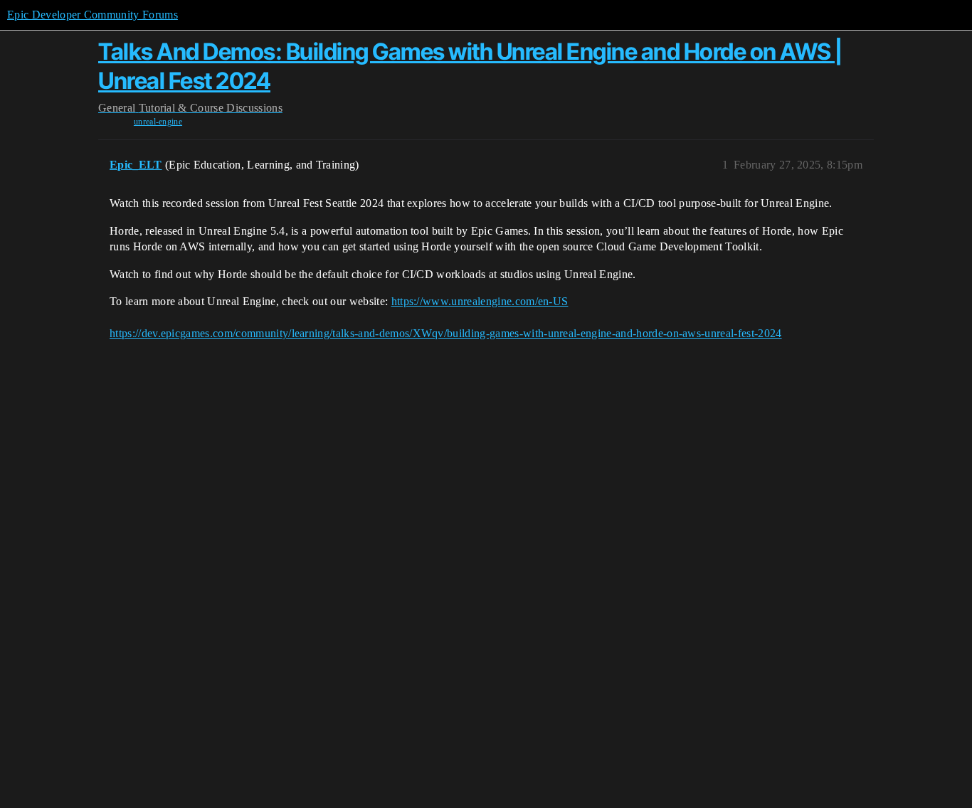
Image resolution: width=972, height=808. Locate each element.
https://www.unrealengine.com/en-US (480, 301)
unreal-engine (158, 122)
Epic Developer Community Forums (92, 15)
